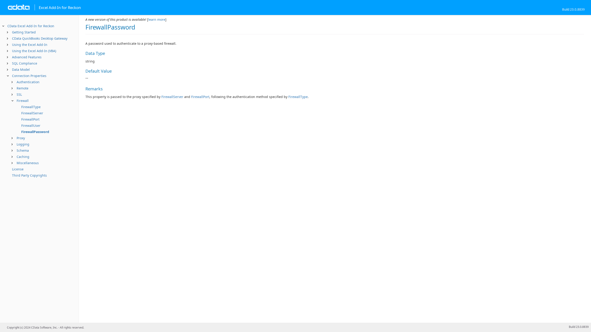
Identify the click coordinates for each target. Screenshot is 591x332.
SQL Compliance (24, 63)
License (18, 169)
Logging (23, 144)
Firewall (23, 100)
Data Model (21, 69)
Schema (23, 150)
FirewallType (31, 107)
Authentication (28, 82)
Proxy (21, 138)
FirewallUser (30, 125)
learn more (156, 19)
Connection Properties (29, 76)
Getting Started (24, 32)
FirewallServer (32, 113)
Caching (23, 156)
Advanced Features (27, 57)
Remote (22, 88)
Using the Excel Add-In (29, 44)
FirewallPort (30, 119)
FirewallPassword (35, 132)
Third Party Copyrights (29, 175)
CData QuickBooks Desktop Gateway (39, 38)
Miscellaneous (28, 163)
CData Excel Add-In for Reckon (30, 26)
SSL (19, 94)
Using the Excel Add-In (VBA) (34, 51)
